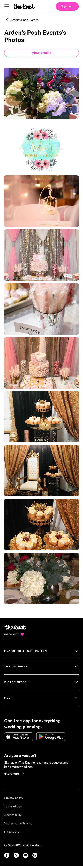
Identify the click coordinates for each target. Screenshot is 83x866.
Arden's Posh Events (24, 20)
